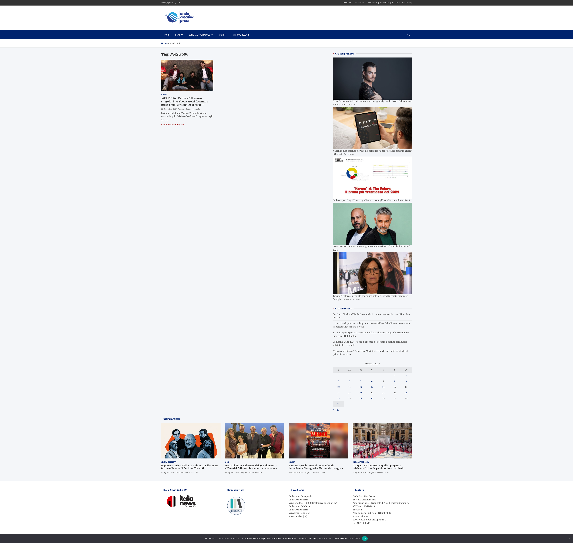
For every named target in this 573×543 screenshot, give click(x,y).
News (177, 34)
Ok (365, 538)
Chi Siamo (347, 2)
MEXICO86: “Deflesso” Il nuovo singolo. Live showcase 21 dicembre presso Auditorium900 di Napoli (184, 101)
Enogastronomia (361, 462)
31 (338, 404)
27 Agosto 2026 (295, 472)
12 (360, 387)
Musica (164, 94)
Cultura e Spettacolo (199, 34)
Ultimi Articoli (171, 419)
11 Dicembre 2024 (169, 109)
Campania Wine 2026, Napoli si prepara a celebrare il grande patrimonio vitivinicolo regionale (378, 468)
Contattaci (384, 2)
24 (338, 398)
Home (166, 34)
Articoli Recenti (241, 34)
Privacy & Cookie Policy (402, 2)
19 (360, 392)
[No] (569, 538)
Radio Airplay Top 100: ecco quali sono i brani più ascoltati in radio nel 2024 (371, 200)
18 (349, 392)
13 (372, 387)
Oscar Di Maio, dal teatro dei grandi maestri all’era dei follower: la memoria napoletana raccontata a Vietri (251, 468)
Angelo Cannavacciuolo (189, 109)
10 (338, 387)
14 (383, 387)
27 (372, 398)
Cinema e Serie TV (168, 462)
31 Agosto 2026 (168, 472)
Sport (222, 34)
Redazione (359, 2)
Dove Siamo (372, 2)
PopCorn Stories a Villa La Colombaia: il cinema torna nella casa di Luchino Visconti (189, 467)
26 (360, 398)
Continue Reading (171, 124)
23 (406, 392)
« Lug (336, 409)
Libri (227, 462)
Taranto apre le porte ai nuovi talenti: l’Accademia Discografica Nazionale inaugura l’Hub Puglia (316, 468)
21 (383, 392)
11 (349, 387)
